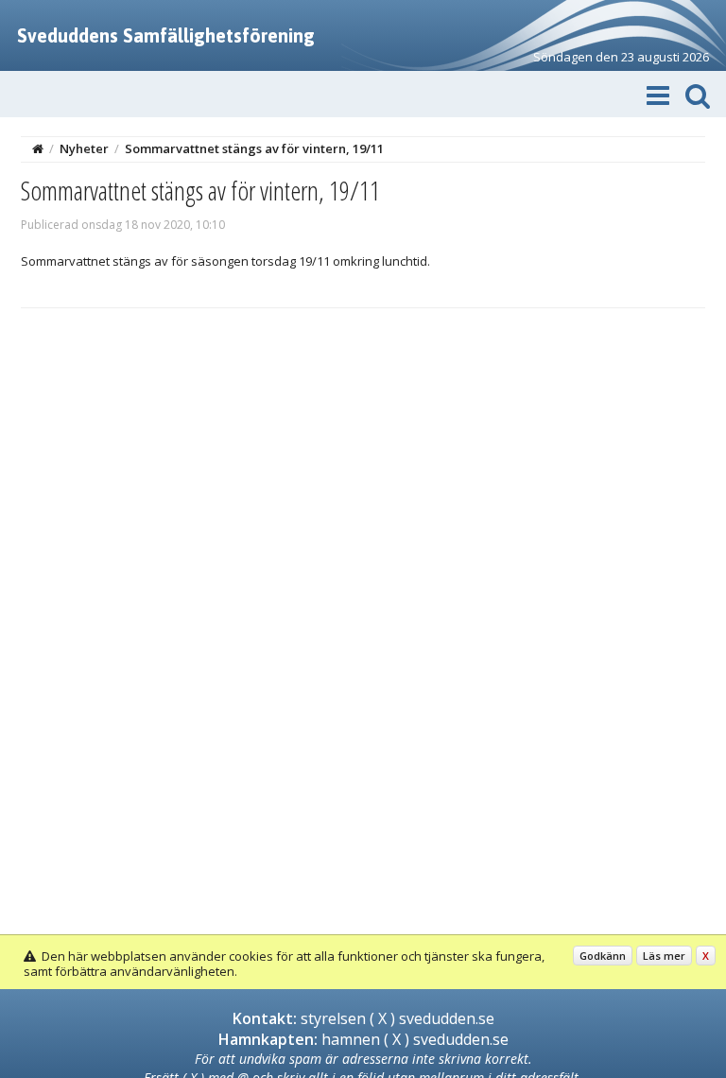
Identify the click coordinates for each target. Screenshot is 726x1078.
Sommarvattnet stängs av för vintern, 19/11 (254, 148)
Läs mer (664, 955)
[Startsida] (37, 148)
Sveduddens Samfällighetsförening (166, 35)
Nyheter (84, 148)
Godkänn (602, 955)
